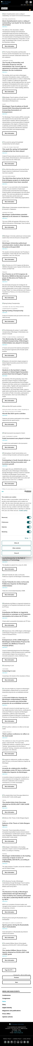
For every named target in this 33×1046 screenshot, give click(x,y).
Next (16, 982)
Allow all (16, 543)
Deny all (16, 553)
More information (9, 46)
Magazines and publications (11, 1010)
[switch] (29, 522)
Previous (16, 977)
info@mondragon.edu (18, 1032)
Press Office (6, 1013)
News (4, 1001)
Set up (26, 538)
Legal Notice (26, 1038)
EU (22, 4)
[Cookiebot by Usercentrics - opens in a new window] (24, 492)
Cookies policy (23, 510)
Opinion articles (7, 1017)
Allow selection (16, 548)
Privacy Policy (7, 1038)
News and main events (11, 991)
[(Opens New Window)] (30, 10)
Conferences (6, 995)
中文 (31, 4)
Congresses (6, 998)
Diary (4, 1004)
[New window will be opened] (5, 1042)
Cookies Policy (17, 1038)
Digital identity (7, 1007)
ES (24, 4)
